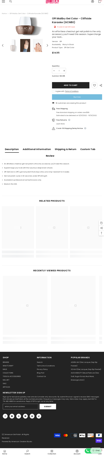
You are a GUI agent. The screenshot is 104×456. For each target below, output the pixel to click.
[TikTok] (25, 416)
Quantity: (56, 66)
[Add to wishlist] (94, 85)
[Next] (47, 45)
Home (4, 13)
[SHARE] (100, 85)
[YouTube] (32, 416)
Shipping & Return (65, 149)
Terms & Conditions (72, 91)
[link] (18, 252)
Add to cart (71, 85)
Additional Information (37, 149)
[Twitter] (38, 416)
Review (50, 155)
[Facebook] (5, 416)
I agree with (59, 91)
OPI (60, 41)
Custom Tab (87, 149)
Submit (48, 406)
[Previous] (3, 45)
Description (12, 149)
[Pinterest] (18, 416)
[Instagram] (12, 416)
